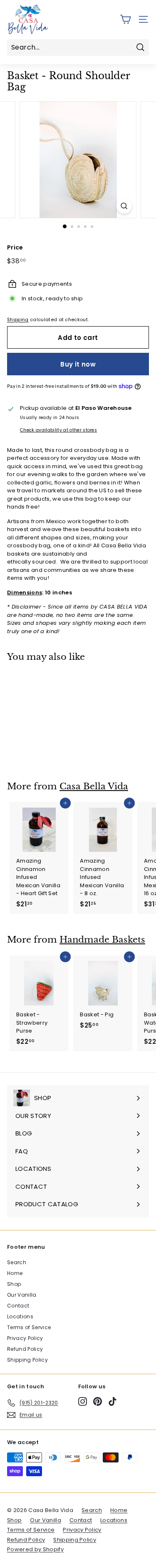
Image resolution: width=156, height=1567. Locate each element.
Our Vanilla (22, 1294)
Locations (20, 1316)
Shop (14, 1284)
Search (16, 1262)
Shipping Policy (27, 1359)
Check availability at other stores (58, 430)
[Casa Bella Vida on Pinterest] (97, 1401)
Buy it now (78, 364)
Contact (18, 1305)
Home (14, 1273)
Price (15, 247)
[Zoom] (124, 206)
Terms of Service (29, 1327)
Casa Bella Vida (93, 786)
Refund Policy (25, 1348)
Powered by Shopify (35, 1549)
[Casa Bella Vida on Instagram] (82, 1401)
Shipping (18, 319)
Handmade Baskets (102, 939)
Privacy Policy (25, 1338)
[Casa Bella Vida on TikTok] (112, 1401)
